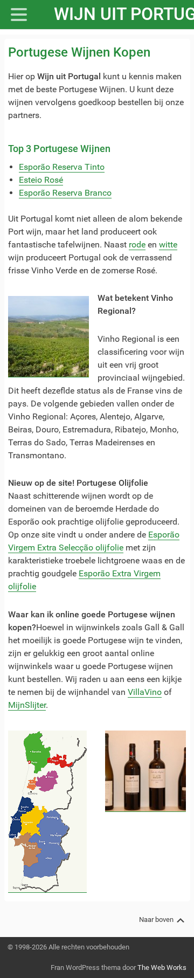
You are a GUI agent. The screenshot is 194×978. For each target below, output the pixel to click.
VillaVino (145, 692)
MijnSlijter (27, 705)
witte (168, 244)
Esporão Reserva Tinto (62, 167)
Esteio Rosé (41, 180)
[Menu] (24, 14)
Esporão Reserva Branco (65, 193)
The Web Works (161, 967)
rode (137, 244)
